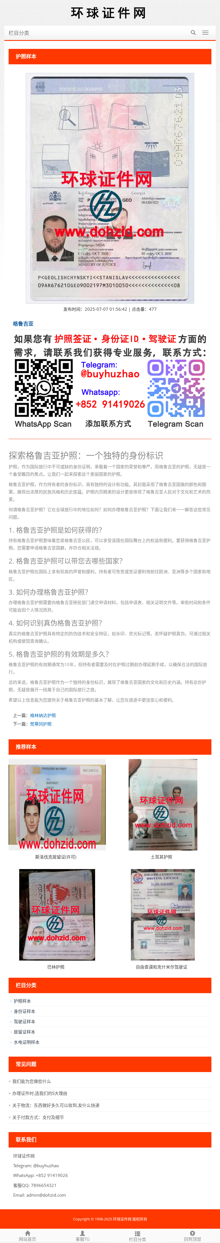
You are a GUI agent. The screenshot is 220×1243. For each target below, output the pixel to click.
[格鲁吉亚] (110, 188)
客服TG (83, 1239)
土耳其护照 (161, 857)
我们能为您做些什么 (31, 1081)
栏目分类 (19, 32)
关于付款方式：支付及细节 (38, 1117)
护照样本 (22, 1001)
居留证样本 (24, 1032)
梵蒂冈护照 (41, 724)
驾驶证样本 (24, 1021)
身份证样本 (24, 1011)
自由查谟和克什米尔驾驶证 (161, 967)
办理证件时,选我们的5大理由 (39, 1093)
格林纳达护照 (43, 715)
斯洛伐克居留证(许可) (55, 857)
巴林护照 (55, 967)
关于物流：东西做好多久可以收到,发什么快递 (55, 1105)
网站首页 (27, 1239)
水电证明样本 (27, 1042)
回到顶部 (192, 1239)
